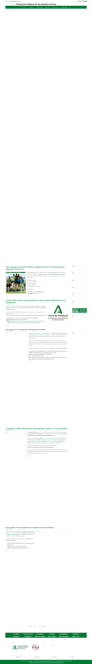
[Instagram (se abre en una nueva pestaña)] (82, 1)
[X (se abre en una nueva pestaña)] (78, 1)
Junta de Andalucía (11, 306)
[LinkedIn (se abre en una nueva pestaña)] (84, 1)
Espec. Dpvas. (55, 7)
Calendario (31, 7)
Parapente (16, 636)
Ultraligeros (28, 636)
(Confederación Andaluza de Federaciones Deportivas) (50, 439)
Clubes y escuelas (39, 7)
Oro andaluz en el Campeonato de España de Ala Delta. (25, 329)
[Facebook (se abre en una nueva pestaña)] (80, 1)
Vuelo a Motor (52, 636)
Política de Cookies (59, 662)
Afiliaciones (47, 7)
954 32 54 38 (9, 1)
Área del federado (64, 7)
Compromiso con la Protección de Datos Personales (38, 662)
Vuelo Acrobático (40, 636)
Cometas (52, 634)
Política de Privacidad (51, 662)
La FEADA (24, 7)
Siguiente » (43, 626)
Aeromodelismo (28, 634)
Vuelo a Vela (75, 636)
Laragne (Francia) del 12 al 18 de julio (42, 334)
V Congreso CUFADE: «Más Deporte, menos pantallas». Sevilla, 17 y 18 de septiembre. (37, 428)
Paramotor (76, 634)
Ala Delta (16, 634)
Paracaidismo (64, 634)
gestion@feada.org (17, 1)
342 (39, 626)
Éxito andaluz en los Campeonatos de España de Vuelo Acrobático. (30, 527)
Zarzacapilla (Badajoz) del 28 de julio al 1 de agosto (44, 275)
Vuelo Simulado (63, 636)
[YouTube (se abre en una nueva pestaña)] (86, 1)
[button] (70, 7)
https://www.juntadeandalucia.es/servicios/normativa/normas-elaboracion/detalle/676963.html (26, 315)
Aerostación (40, 634)
